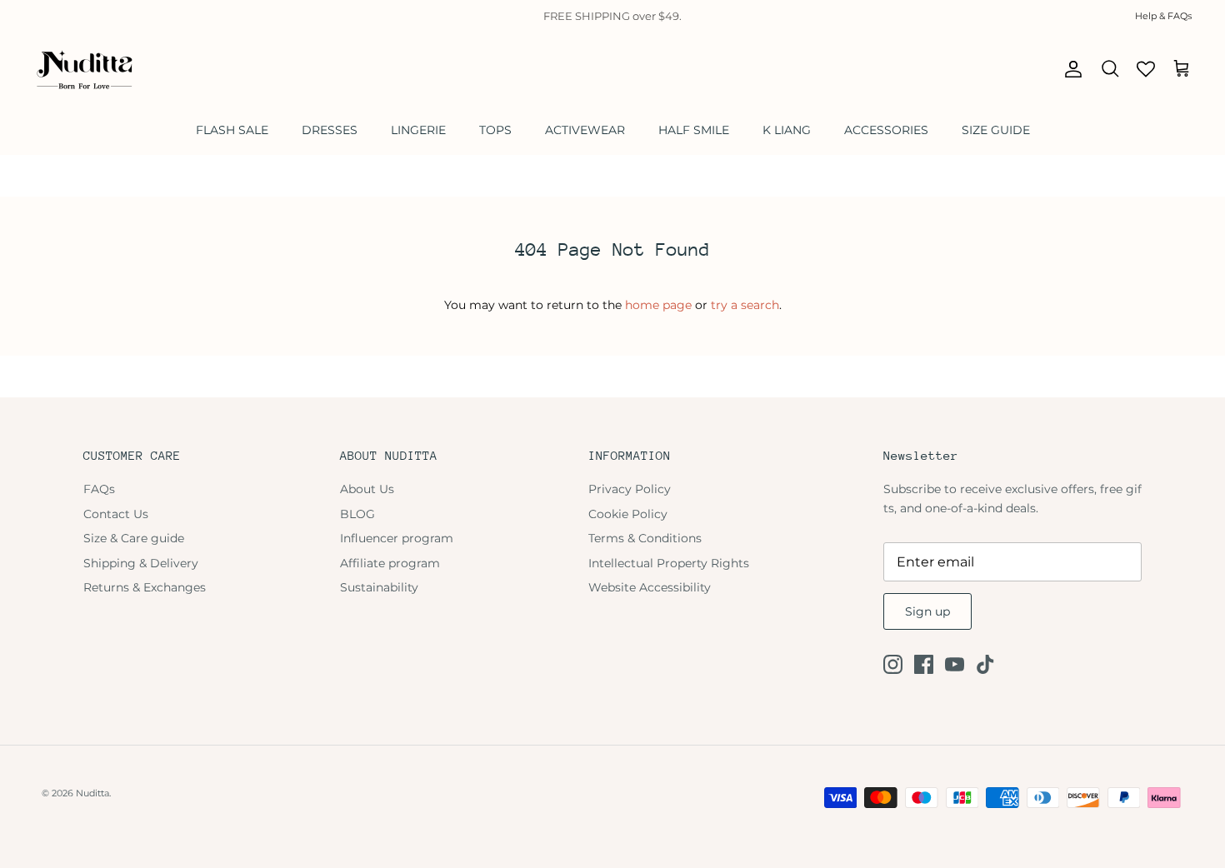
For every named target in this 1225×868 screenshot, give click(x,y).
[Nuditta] (83, 69)
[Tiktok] (985, 664)
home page (658, 304)
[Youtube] (954, 664)
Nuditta (92, 793)
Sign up (927, 611)
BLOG (357, 513)
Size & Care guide (133, 538)
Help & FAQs (1163, 16)
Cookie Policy (628, 513)
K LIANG (786, 129)
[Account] (1070, 69)
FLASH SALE (232, 129)
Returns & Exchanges (144, 587)
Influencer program (396, 538)
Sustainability (379, 587)
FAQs (99, 488)
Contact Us (115, 513)
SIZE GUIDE (996, 129)
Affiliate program (390, 563)
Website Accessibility (649, 587)
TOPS (495, 129)
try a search (745, 304)
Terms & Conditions (645, 538)
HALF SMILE (693, 129)
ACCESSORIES (886, 129)
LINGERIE (418, 129)
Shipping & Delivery (140, 563)
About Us (367, 488)
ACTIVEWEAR (585, 129)
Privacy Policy (629, 488)
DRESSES (330, 129)
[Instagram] (892, 664)
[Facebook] (923, 664)
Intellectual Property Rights (668, 563)
